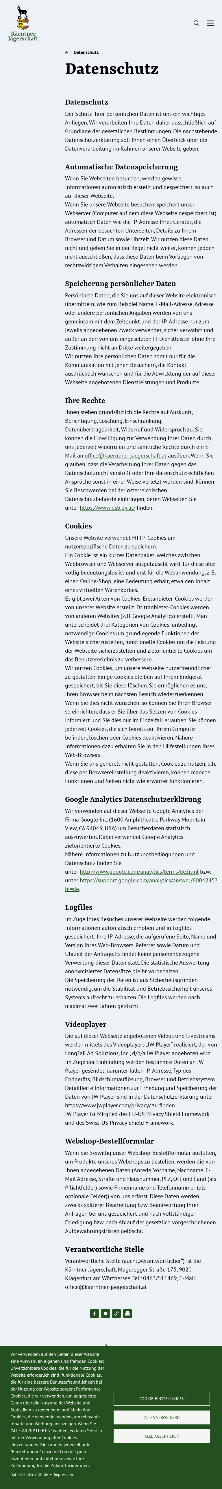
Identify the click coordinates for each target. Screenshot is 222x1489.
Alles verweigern (162, 1417)
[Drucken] (127, 1313)
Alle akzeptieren (162, 1436)
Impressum (63, 1474)
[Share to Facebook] (94, 1313)
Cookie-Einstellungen (161, 1398)
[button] (116, 1313)
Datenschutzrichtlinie (29, 1474)
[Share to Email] (105, 1313)
